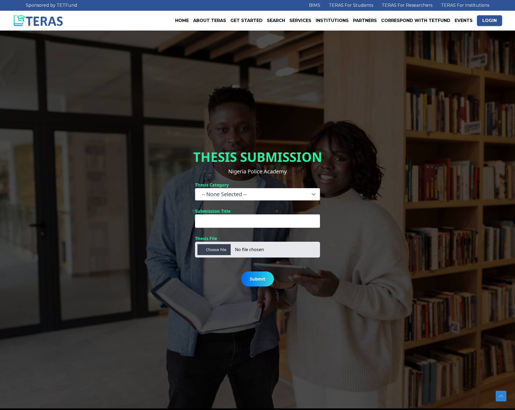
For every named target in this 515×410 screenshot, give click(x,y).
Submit (257, 279)
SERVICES (300, 20)
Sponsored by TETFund (51, 5)
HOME (182, 20)
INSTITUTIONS (332, 20)
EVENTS (464, 20)
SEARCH (276, 20)
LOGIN (489, 20)
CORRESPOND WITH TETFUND (415, 20)
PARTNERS (365, 20)
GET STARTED (246, 20)
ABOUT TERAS (209, 20)
